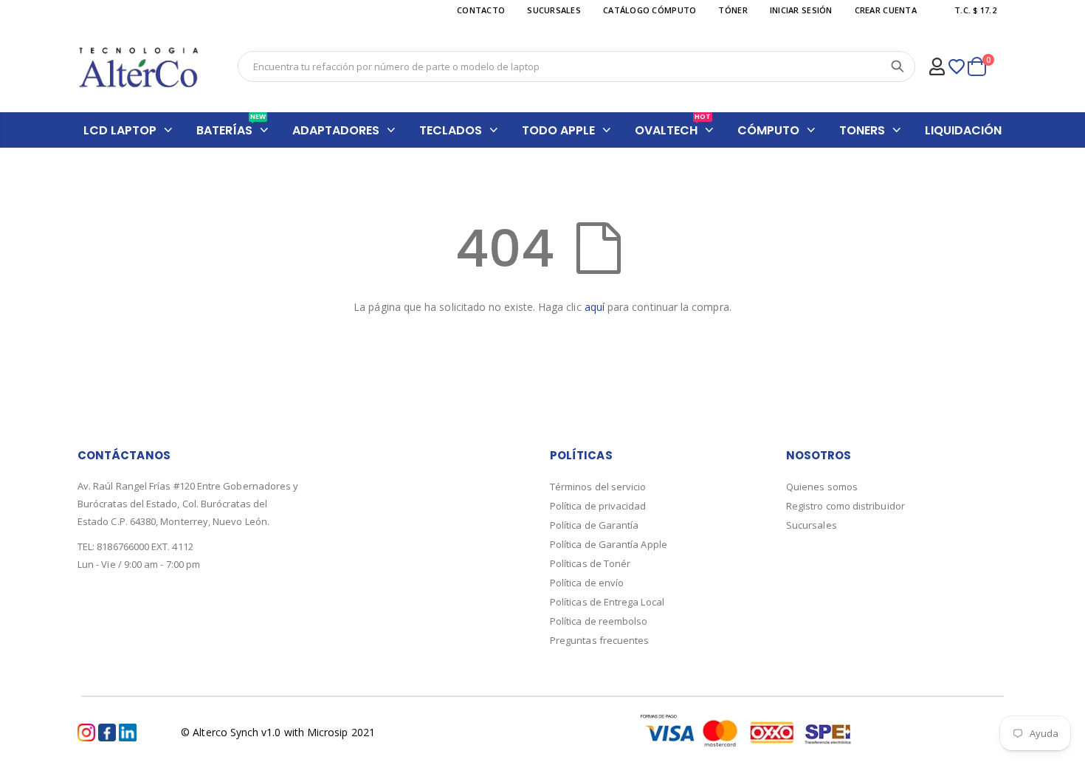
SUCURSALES (554, 10)
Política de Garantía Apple (608, 544)
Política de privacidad (598, 505)
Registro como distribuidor (845, 505)
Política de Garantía (594, 525)
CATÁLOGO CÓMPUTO (649, 10)
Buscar (897, 66)
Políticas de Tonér (590, 563)
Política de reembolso (598, 621)
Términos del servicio (598, 486)
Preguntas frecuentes (599, 640)
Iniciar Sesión (801, 10)
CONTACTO (481, 10)
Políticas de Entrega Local (607, 601)
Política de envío (587, 582)
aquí (594, 307)
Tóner (732, 10)
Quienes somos (822, 486)
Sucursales (811, 525)
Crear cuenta (886, 10)
